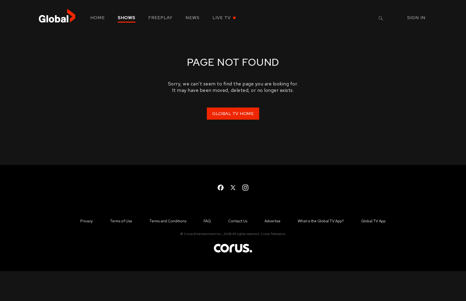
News (193, 17)
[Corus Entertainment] (233, 252)
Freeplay (160, 17)
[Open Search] (381, 18)
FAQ (207, 221)
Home (97, 17)
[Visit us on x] (233, 187)
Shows (126, 17)
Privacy (86, 221)
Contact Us (237, 221)
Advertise (272, 221)
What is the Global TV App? (321, 221)
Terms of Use (121, 221)
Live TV (222, 17)
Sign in (416, 17)
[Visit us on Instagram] (245, 187)
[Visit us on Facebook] (220, 187)
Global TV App (373, 221)
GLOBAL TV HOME (233, 113)
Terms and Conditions (167, 221)
